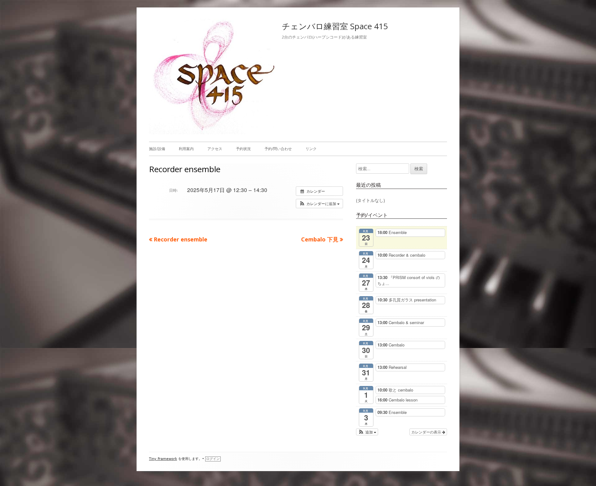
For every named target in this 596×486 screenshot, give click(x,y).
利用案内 (186, 148)
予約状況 (243, 148)
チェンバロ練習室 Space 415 (335, 26)
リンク (311, 148)
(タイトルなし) (370, 200)
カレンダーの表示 (426, 431)
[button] (319, 203)
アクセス (214, 148)
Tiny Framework (163, 459)
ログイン (213, 459)
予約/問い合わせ (278, 148)
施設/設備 (157, 148)
